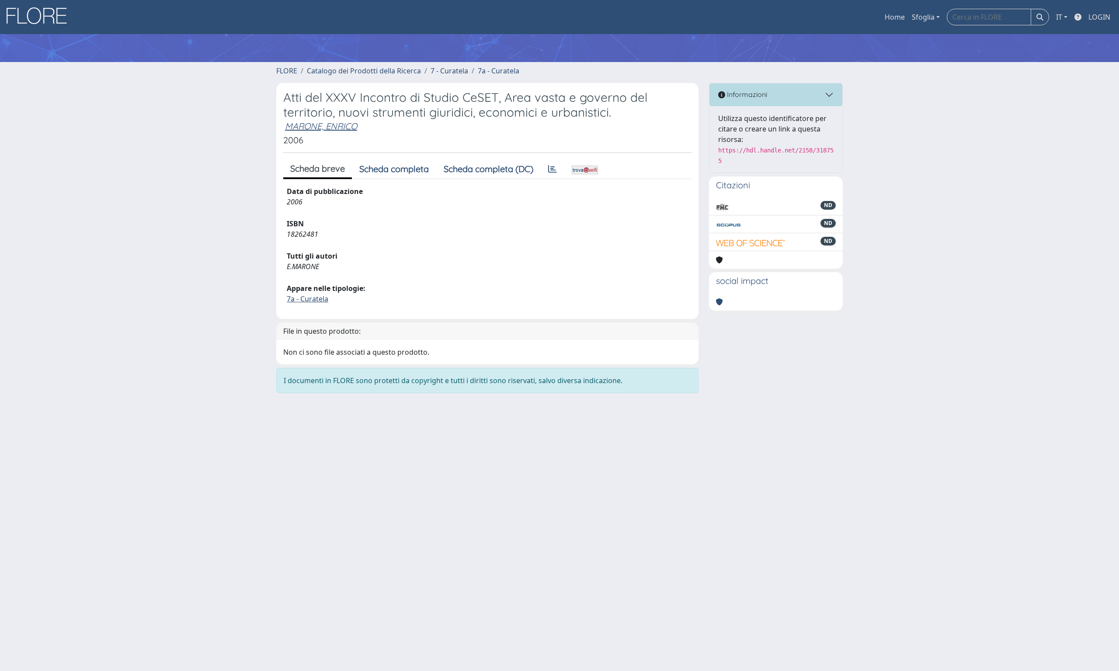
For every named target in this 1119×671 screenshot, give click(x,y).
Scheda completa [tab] (394, 168)
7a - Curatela (498, 71)
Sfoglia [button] (923, 17)
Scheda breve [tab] (317, 168)
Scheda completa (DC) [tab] (488, 168)
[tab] (552, 169)
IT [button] (1059, 17)
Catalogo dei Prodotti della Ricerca (364, 71)
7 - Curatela (449, 71)
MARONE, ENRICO (321, 126)
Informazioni (746, 94)
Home (895, 17)
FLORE (286, 71)
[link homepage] (39, 17)
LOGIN (1099, 17)
